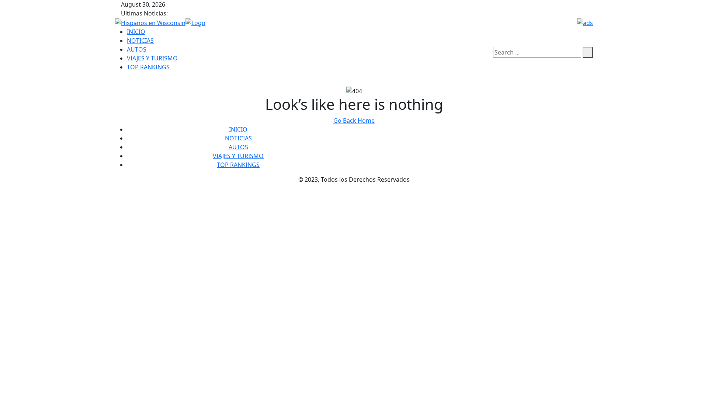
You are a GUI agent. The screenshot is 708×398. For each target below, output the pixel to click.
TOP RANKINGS (148, 67)
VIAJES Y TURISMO (152, 58)
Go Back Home (354, 120)
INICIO (136, 32)
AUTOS (136, 49)
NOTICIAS (140, 40)
